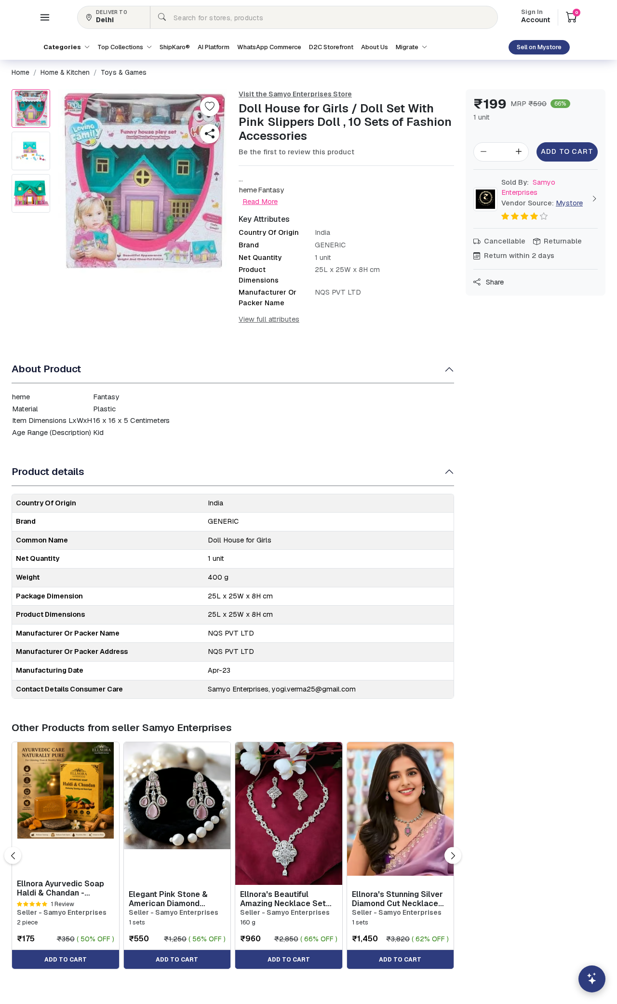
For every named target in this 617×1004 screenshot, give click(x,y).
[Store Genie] (591, 978)
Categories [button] (62, 47)
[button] (45, 17)
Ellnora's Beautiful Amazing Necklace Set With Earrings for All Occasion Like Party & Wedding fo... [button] (283, 899)
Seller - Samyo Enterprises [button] (62, 913)
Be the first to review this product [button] (296, 152)
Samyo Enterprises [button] (528, 187)
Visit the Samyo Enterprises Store (295, 94)
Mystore (569, 203)
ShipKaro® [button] (175, 47)
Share (494, 282)
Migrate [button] (408, 47)
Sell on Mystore (539, 47)
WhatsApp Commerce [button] (269, 47)
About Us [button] (374, 47)
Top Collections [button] (121, 47)
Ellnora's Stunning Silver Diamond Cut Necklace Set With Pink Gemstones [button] (400, 899)
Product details (48, 471)
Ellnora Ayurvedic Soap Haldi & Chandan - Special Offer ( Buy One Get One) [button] (61, 888)
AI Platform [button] (213, 47)
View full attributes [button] (269, 319)
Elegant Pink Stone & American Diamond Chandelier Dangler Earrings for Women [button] (168, 899)
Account (535, 17)
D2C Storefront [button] (331, 47)
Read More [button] (260, 201)
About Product (46, 368)
